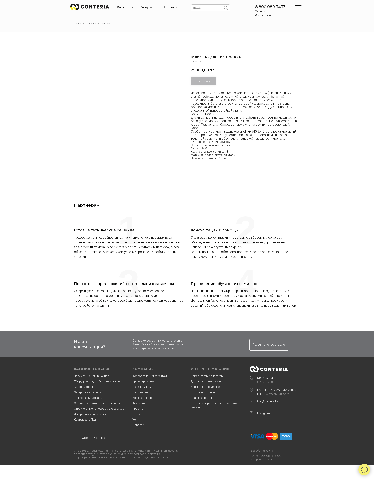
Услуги (146, 7)
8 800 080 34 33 (267, 378)
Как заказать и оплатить (207, 376)
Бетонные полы (84, 386)
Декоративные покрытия (90, 414)
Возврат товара (142, 397)
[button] (268, 345)
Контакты (138, 403)
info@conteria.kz (267, 401)
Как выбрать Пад (85, 419)
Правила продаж (202, 397)
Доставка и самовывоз (206, 381)
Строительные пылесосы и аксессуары (99, 408)
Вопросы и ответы (203, 392)
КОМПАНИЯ (143, 369)
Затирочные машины (87, 392)
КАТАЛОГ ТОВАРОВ (92, 369)
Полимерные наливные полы (92, 376)
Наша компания (142, 386)
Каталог (123, 7)
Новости (138, 425)
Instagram (263, 413)
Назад (77, 23)
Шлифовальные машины (90, 397)
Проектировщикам (144, 381)
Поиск (197, 8)
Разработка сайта (261, 450)
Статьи (137, 414)
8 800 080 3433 (270, 6)
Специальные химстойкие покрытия (97, 403)
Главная (91, 23)
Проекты (171, 7)
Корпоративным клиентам (149, 376)
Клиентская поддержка (206, 386)
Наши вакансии (142, 392)
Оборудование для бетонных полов (97, 381)
